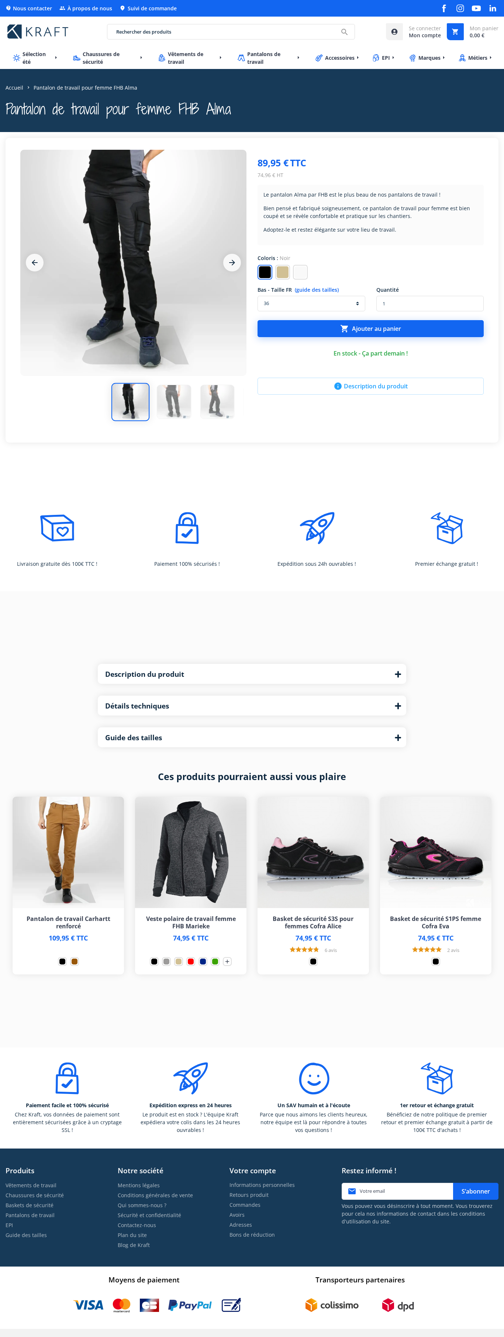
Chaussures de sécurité (35, 1195)
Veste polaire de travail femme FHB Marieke (191, 922)
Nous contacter (29, 8)
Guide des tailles (26, 1235)
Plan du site (132, 1235)
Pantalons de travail (30, 1215)
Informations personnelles (262, 1184)
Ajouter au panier (370, 328)
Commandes (244, 1204)
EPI (9, 1225)
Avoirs (237, 1214)
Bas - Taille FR (298, 289)
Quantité (387, 289)
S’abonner (476, 1191)
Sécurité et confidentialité (149, 1215)
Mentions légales (139, 1185)
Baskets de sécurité (29, 1205)
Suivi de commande (148, 8)
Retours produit (249, 1194)
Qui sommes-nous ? (142, 1205)
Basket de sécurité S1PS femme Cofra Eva (435, 922)
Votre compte (252, 1170)
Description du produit (371, 386)
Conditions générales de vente (155, 1195)
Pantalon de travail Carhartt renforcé (68, 922)
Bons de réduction (252, 1234)
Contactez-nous (137, 1225)
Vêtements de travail (31, 1185)
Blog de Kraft (134, 1244)
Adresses (240, 1224)
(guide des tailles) (317, 289)
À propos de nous (85, 8)
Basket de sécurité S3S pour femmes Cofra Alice (313, 922)
